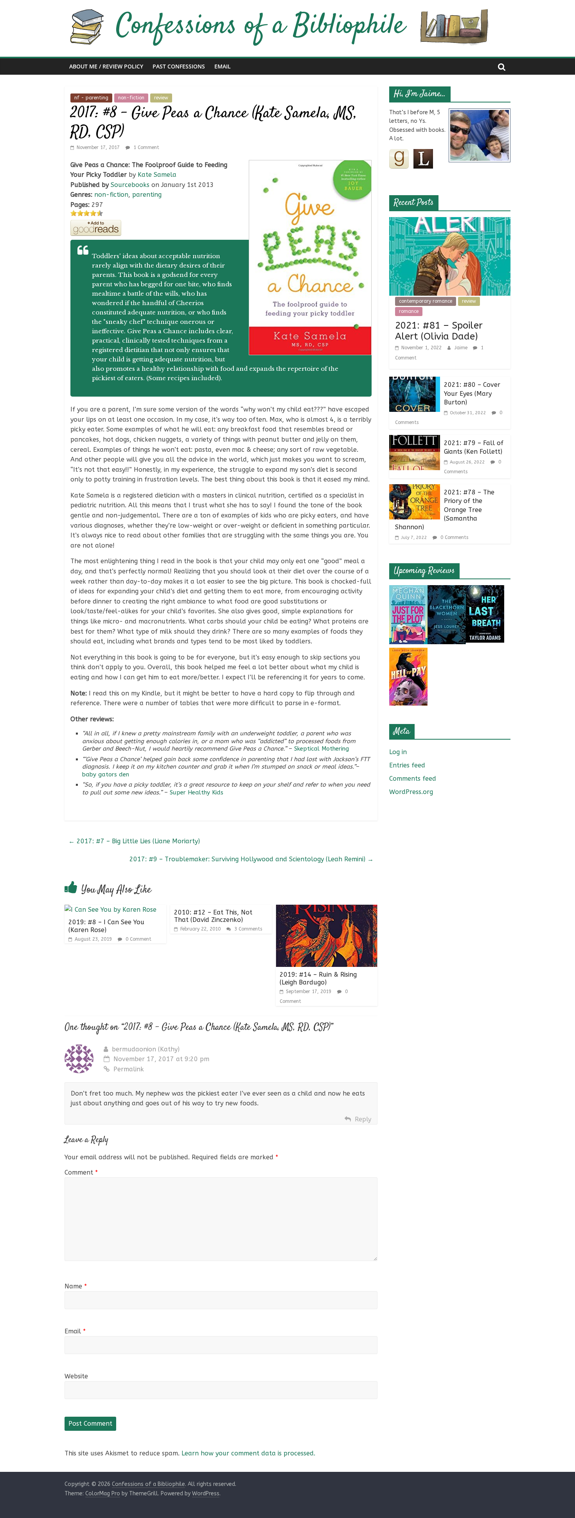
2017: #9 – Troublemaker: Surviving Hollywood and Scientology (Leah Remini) (251, 859)
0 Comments (453, 537)
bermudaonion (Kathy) (146, 1049)
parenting (147, 194)
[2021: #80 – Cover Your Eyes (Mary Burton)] (414, 381)
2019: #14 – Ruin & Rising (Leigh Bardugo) (318, 978)
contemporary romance (425, 301)
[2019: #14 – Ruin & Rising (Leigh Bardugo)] (326, 909)
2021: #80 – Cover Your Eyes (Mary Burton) (472, 393)
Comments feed (412, 778)
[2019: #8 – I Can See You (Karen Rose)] (110, 909)
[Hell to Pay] (408, 652)
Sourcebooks (130, 185)
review (161, 98)
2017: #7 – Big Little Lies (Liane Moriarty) (134, 841)
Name (76, 1286)
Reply (363, 1119)
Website (76, 1376)
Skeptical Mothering (321, 748)
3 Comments (247, 929)
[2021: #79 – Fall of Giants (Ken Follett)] (414, 440)
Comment (81, 1172)
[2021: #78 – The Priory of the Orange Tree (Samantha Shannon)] (414, 489)
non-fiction (131, 98)
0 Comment (137, 939)
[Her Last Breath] (485, 590)
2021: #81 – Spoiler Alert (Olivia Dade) (439, 331)
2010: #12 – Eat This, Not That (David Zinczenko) (213, 916)
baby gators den (105, 774)
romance (409, 311)
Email (222, 66)
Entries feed (407, 765)
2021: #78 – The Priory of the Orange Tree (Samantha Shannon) (444, 510)
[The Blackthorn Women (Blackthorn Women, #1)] (447, 590)
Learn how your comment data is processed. (248, 1453)
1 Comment (145, 147)
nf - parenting (91, 98)
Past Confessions (179, 66)
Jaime (462, 347)
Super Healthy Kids (196, 792)
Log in (398, 752)
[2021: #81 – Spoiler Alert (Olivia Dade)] (449, 222)
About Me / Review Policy (106, 66)
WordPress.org (411, 792)
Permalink (128, 1069)
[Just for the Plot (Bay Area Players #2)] (408, 590)
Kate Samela (157, 174)
